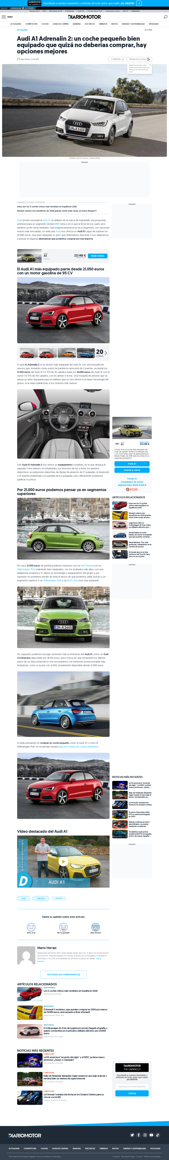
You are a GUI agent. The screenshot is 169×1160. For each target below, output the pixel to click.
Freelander (69, 11)
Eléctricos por (16, 8)
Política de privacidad (152, 1156)
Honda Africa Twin (94, 11)
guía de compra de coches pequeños (78, 746)
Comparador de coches (132, 482)
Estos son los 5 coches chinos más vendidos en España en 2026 (47, 207)
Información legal (128, 1156)
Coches (45, 24)
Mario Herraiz (25, 59)
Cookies (139, 1156)
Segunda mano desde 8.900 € (132, 485)
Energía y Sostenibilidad (133, 24)
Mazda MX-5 (35, 11)
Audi (19, 220)
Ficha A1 (132, 463)
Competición (31, 24)
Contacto (116, 1156)
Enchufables (50, 988)
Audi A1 (46, 220)
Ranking (77, 24)
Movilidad (154, 24)
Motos (114, 24)
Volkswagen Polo (26, 569)
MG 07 (125, 11)
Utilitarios (41, 898)
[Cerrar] (150, 65)
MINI (57, 223)
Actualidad (15, 24)
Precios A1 (132, 478)
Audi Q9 (80, 11)
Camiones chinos (113, 11)
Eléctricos (90, 24)
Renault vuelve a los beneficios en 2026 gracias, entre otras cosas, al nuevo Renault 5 (57, 211)
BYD (44, 11)
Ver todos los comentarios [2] (63, 974)
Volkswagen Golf (52, 580)
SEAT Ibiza (86, 565)
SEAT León (72, 580)
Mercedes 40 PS (55, 11)
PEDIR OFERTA (97, 256)
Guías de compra (61, 24)
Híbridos (103, 24)
